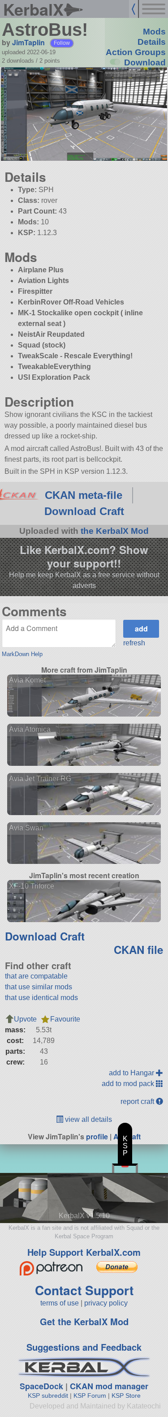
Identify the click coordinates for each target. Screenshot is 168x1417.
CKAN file (138, 949)
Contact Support (84, 1290)
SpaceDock (41, 1386)
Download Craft (84, 511)
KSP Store (126, 1395)
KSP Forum (89, 1395)
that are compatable (36, 976)
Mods (154, 31)
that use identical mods (41, 997)
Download (145, 62)
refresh (134, 643)
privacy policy (106, 1303)
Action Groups (136, 52)
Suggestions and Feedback (84, 1346)
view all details (87, 1119)
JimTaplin (28, 42)
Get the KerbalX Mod (84, 1321)
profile (97, 1136)
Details (152, 42)
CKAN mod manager (109, 1386)
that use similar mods (38, 987)
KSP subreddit (48, 1395)
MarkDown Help (22, 654)
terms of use (59, 1303)
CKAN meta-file (83, 495)
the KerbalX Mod (115, 531)
